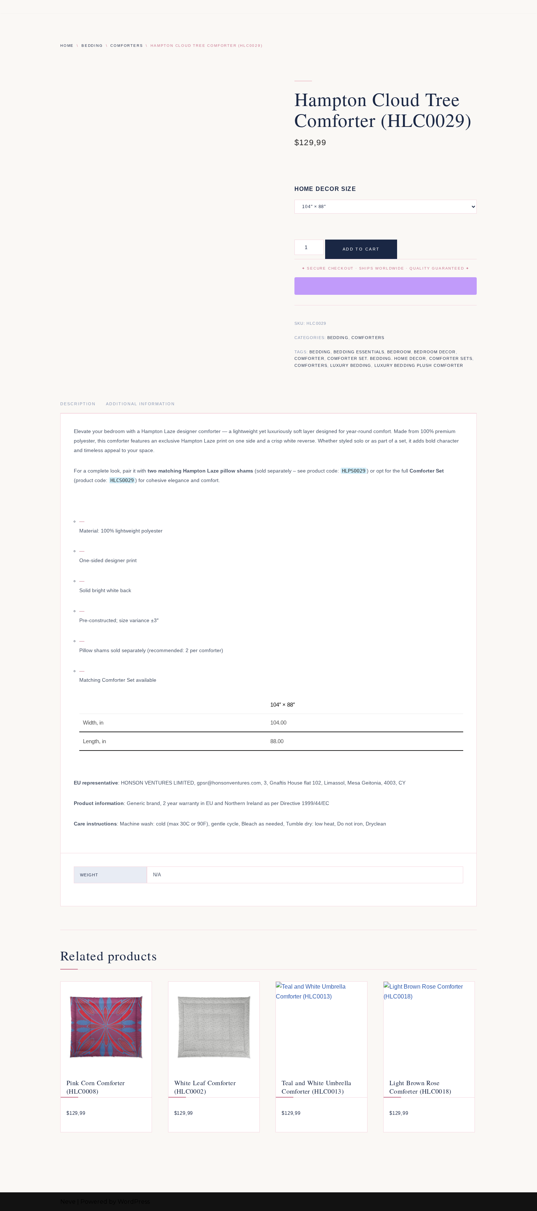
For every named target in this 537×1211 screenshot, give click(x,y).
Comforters (126, 46)
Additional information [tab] (140, 404)
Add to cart (361, 249)
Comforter (309, 358)
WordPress (134, 1201)
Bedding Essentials (359, 352)
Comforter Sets (450, 358)
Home (67, 46)
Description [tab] (78, 404)
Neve (68, 1201)
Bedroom (399, 352)
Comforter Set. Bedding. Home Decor (376, 358)
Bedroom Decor (435, 352)
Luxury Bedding (350, 365)
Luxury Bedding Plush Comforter (419, 365)
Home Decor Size (325, 189)
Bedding (92, 46)
